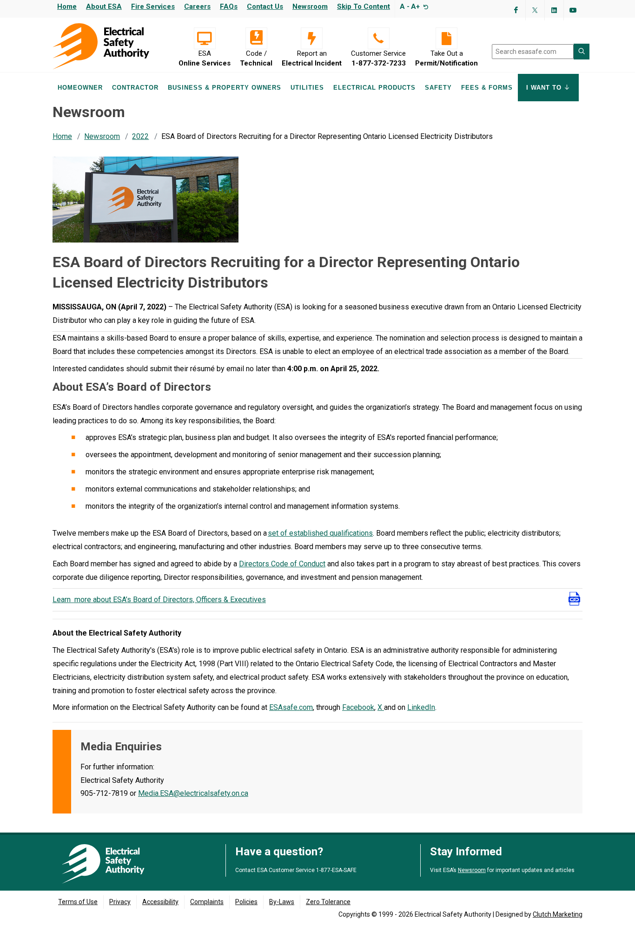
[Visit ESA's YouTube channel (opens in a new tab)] (573, 10)
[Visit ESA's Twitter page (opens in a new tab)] (535, 10)
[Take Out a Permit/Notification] (446, 38)
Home (67, 6)
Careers (197, 6)
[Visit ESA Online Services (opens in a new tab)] (205, 38)
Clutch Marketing (557, 914)
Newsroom (310, 6)
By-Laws (281, 901)
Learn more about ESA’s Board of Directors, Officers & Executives (159, 599)
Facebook (358, 707)
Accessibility (160, 901)
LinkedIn (421, 707)
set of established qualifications (320, 533)
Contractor (135, 87)
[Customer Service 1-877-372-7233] (378, 38)
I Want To (545, 87)
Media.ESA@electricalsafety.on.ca (193, 793)
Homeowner (80, 87)
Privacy (120, 901)
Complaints (207, 901)
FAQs (229, 6)
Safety (438, 87)
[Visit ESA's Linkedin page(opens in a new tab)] (554, 10)
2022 (140, 136)
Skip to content (363, 6)
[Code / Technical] (256, 38)
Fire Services (153, 6)
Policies (246, 901)
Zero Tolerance (328, 901)
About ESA (104, 6)
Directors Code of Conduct (282, 563)
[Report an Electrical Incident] (312, 38)
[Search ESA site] (581, 51)
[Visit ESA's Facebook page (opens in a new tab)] (516, 10)
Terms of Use (78, 901)
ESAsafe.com (291, 707)
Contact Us (265, 6)
